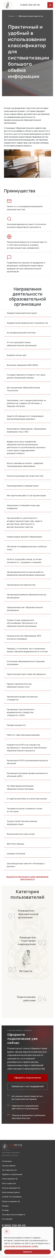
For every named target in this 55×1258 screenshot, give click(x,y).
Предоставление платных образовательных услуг (19, 685)
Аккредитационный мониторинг (22, 313)
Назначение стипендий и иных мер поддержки (23, 506)
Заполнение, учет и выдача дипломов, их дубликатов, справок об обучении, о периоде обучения (26, 403)
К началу (5, 1150)
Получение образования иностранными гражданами (26, 662)
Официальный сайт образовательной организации (25, 608)
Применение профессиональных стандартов (22, 698)
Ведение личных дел (16, 355)
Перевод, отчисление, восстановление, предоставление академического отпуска (27, 650)
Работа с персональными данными (23, 735)
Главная (11, 16)
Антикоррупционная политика (21, 332)
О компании (7, 1161)
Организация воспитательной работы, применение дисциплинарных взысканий (26, 573)
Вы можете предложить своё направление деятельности (27, 878)
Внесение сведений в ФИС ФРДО (22, 365)
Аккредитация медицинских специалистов (27, 323)
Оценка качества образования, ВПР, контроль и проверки (24, 637)
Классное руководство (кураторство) (25, 476)
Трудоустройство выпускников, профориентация (22, 822)
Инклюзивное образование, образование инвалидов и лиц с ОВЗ (26, 430)
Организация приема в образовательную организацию (26, 596)
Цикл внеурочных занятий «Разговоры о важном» (26, 865)
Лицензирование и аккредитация (22, 485)
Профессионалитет (16, 725)
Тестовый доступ (9, 1170)
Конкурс (5, 1206)
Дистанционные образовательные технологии (23, 389)
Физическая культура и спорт (21, 834)
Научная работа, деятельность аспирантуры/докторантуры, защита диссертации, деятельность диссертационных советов (24, 522)
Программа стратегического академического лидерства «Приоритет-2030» (21, 712)
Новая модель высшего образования (24, 536)
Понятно (27, 1251)
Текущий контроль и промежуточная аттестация (24, 810)
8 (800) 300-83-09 (30, 4)
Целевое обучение (16, 853)
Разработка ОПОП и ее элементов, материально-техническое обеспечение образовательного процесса (27, 747)
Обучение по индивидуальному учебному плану (27, 548)
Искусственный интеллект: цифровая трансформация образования (25, 464)
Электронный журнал (11, 1192)
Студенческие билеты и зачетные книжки (27, 798)
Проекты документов (11, 1201)
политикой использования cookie (21, 1246)
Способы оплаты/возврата (13, 1214)
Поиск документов (9, 1179)
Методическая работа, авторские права (26, 495)
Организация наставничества (21, 585)
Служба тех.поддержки (11, 1197)
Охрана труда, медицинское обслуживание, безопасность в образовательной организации (22, 623)
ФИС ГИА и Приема (15, 844)
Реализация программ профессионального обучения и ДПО (27, 774)
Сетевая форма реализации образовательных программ (20, 787)
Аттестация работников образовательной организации (22, 344)
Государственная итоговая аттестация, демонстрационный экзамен (26, 376)
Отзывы (5, 1210)
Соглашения (7, 1219)
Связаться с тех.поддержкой (27, 1086)
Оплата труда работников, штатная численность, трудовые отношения (24, 560)
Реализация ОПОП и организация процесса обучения (27, 762)
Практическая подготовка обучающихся (26, 674)
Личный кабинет (9, 1166)
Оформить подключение (27, 1077)
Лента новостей (9, 1183)
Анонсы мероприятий (11, 1188)
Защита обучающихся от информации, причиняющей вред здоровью (25, 417)
